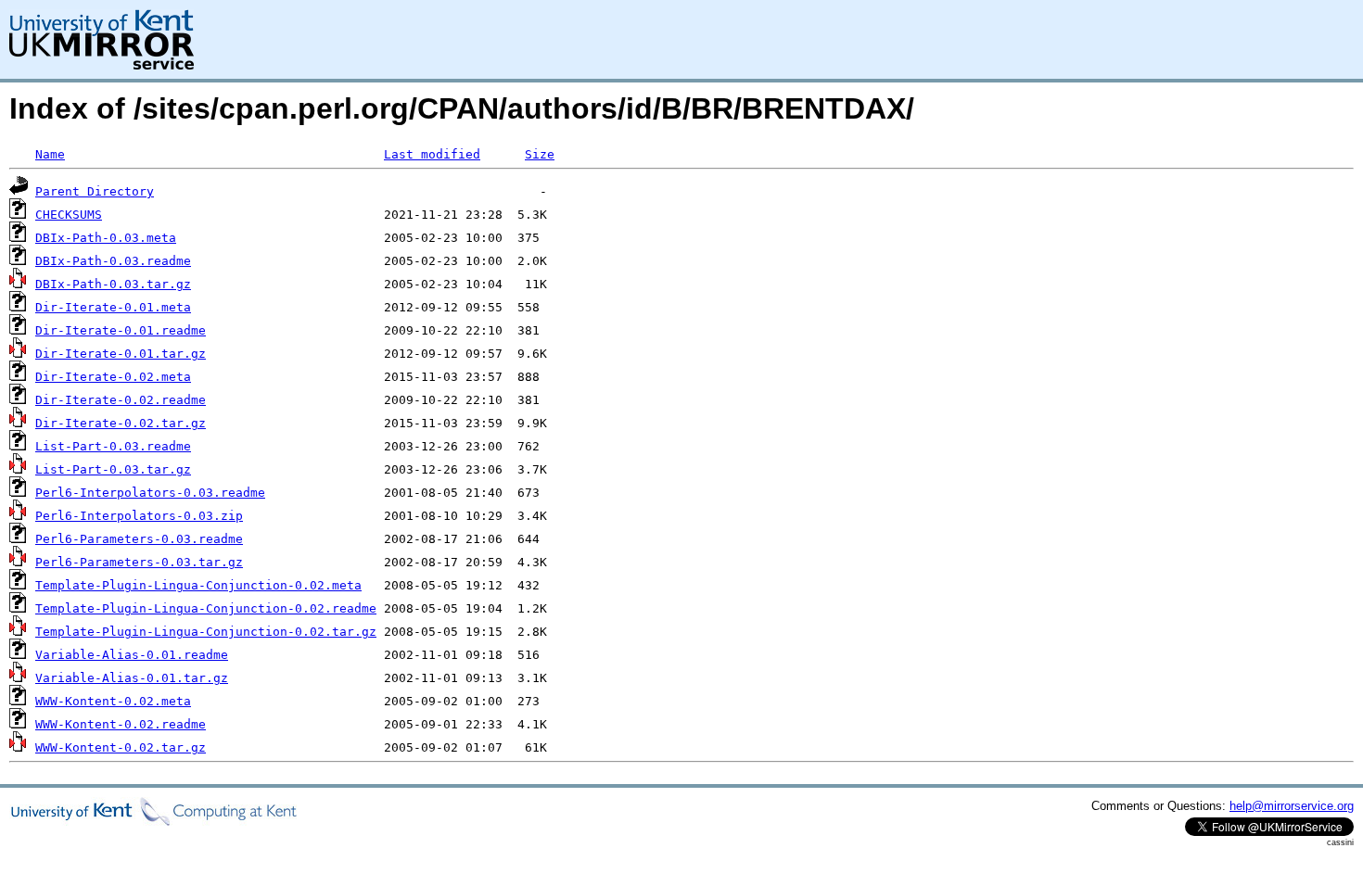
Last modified (432, 154)
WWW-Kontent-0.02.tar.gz (120, 747)
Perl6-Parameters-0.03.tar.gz (139, 562)
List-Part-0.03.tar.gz (113, 469)
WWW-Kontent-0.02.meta (113, 701)
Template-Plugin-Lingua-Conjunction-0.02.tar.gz (205, 632)
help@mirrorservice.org (1291, 806)
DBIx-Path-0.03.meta (105, 238)
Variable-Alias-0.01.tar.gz (131, 678)
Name (50, 154)
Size (539, 154)
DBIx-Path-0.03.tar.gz (113, 284)
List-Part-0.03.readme (113, 446)
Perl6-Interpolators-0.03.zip (139, 516)
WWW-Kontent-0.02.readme (120, 724)
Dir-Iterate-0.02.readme (120, 400)
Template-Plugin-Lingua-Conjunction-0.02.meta (198, 585)
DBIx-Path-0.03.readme (113, 261)
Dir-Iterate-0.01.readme (120, 330)
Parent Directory (94, 191)
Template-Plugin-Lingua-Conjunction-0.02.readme (205, 608)
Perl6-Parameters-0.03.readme (139, 539)
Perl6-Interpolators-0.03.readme (150, 493)
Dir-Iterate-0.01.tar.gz (120, 354)
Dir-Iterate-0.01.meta (113, 307)
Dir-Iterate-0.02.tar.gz (120, 423)
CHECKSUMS (68, 215)
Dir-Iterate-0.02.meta (113, 377)
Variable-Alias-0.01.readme (131, 655)
